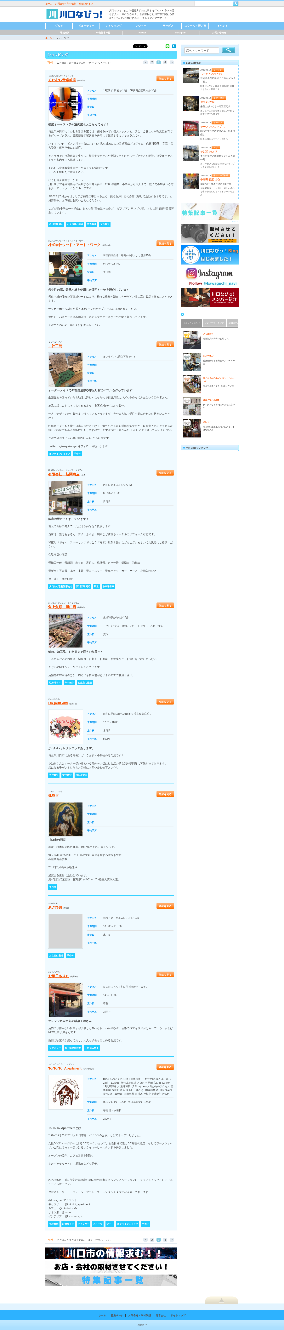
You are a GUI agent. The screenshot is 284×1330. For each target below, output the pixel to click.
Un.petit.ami (58, 703)
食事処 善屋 (207, 102)
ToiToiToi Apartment (65, 1068)
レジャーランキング (214, 323)
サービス (168, 25)
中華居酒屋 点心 (210, 179)
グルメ (59, 25)
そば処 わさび (208, 151)
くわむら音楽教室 (62, 80)
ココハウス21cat (211, 400)
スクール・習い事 (195, 25)
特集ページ (117, 1315)
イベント (222, 25)
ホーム (48, 4)
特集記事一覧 (103, 32)
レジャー (140, 25)
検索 (235, 3)
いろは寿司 (208, 334)
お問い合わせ (219, 32)
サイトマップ (178, 1315)
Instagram (180, 32)
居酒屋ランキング (237, 323)
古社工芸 (55, 346)
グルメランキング (191, 323)
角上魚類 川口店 (62, 607)
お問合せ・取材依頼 (65, 4)
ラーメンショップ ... (212, 126)
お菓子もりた (58, 976)
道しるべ (207, 422)
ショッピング (113, 25)
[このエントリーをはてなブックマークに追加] (174, 46)
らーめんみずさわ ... (212, 73)
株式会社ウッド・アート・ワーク (74, 245)
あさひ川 (55, 907)
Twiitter (142, 32)
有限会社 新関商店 (64, 474)
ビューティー (86, 25)
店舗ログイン (86, 4)
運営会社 (161, 1315)
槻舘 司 (54, 795)
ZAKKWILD (208, 356)
